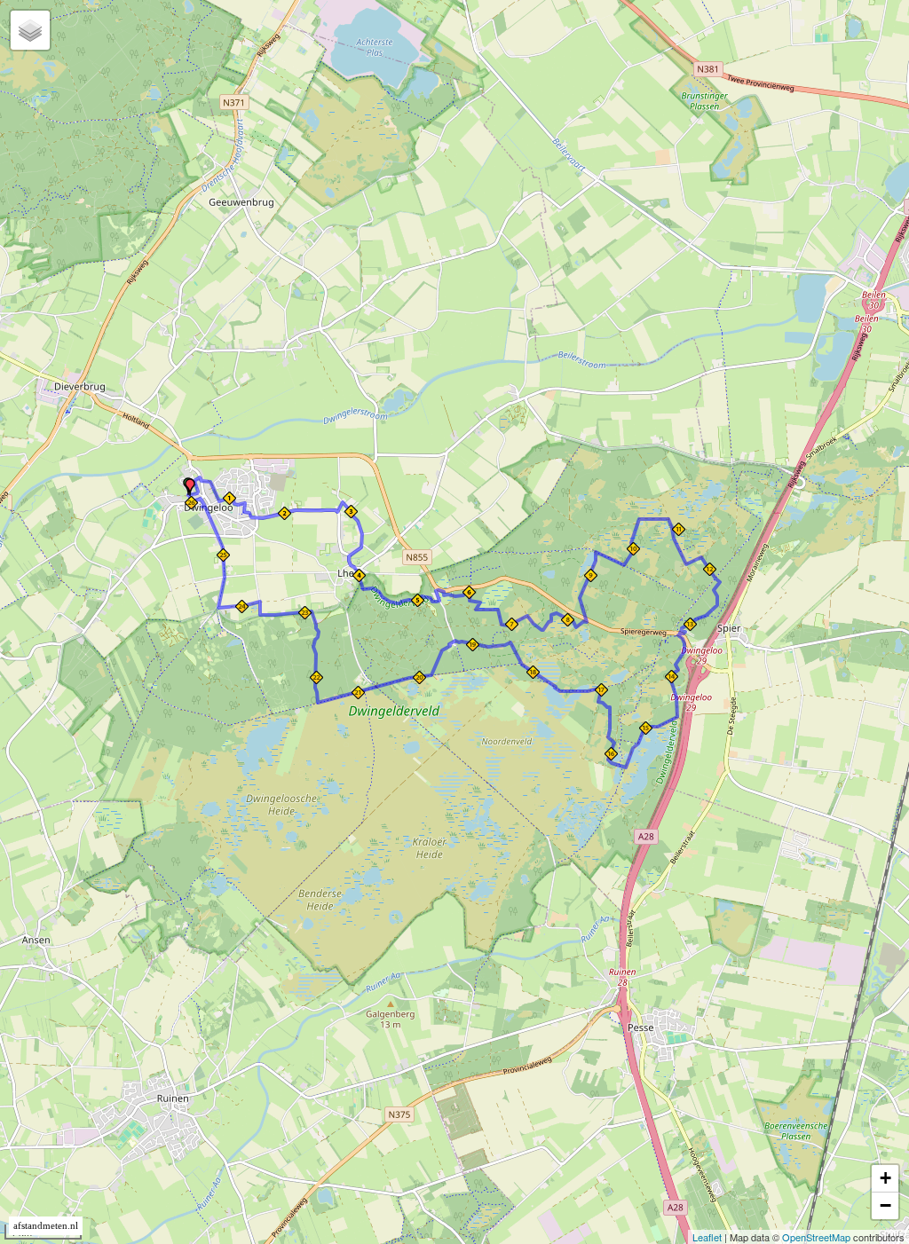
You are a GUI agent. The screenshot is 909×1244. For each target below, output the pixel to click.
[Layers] (30, 30)
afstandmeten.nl (45, 1226)
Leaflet (707, 1237)
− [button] (885, 1205)
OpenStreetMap (816, 1237)
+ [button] (885, 1178)
